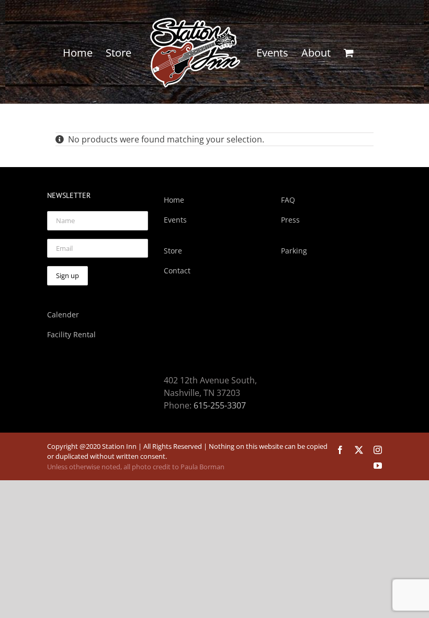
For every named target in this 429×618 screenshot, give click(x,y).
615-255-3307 (220, 405)
